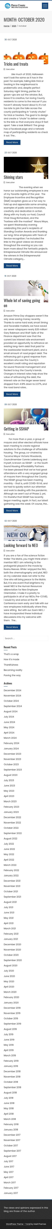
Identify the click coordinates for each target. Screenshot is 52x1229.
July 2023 (9, 780)
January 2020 (11, 1002)
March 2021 (10, 928)
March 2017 (10, 1182)
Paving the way (12, 675)
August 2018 (10, 1092)
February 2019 (11, 1060)
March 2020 (10, 992)
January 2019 (11, 1066)
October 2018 (11, 1081)
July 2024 (9, 716)
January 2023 (11, 812)
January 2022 (11, 875)
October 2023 (11, 764)
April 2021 (9, 923)
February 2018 (11, 1124)
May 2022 (9, 854)
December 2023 (12, 753)
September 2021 (12, 896)
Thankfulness (11, 664)
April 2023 (9, 796)
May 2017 (9, 1172)
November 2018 (12, 1076)
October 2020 (11, 955)
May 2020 (9, 981)
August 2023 (10, 775)
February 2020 (11, 997)
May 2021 (9, 917)
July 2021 (8, 907)
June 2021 (9, 912)
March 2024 (10, 737)
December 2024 (12, 690)
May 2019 (9, 1044)
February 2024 (11, 743)
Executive (10, 69)
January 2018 (11, 1129)
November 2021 (12, 886)
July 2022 (9, 843)
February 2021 (11, 933)
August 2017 (10, 1156)
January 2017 (11, 1193)
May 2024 (9, 727)
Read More (12, 142)
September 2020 (13, 960)
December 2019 (12, 1007)
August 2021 (10, 902)
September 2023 (13, 769)
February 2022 (11, 870)
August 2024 (11, 711)
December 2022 (12, 817)
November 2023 (12, 759)
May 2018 (9, 1108)
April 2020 (9, 986)
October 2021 (11, 891)
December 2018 (12, 1071)
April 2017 (9, 1177)
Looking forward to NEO (21, 545)
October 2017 (11, 1145)
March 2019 (10, 1055)
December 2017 (12, 1134)
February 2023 (11, 806)
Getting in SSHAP (16, 429)
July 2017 (8, 1161)
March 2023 (10, 801)
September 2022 (13, 833)
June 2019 (9, 1039)
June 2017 (9, 1166)
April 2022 (9, 859)
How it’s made (11, 659)
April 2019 (9, 1050)
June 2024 (9, 722)
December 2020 (12, 944)
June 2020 (9, 976)
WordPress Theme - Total (18, 1224)
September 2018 (12, 1087)
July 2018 (8, 1097)
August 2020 (10, 965)
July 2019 (8, 1034)
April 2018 (9, 1113)
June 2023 (9, 785)
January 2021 (11, 939)
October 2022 (11, 827)
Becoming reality (13, 670)
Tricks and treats (16, 64)
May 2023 (9, 790)
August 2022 (10, 838)
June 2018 (9, 1103)
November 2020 (12, 949)
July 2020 (9, 970)
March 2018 (10, 1119)
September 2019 (12, 1023)
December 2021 (12, 880)
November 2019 (12, 1013)
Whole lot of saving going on (22, 302)
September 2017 (12, 1150)
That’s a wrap (11, 654)
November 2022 (12, 822)
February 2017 (11, 1187)
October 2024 (11, 700)
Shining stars (13, 177)
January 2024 (11, 748)
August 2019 (10, 1029)
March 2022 (10, 865)
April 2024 (9, 732)
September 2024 (13, 706)
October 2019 (11, 1018)
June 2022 (9, 849)
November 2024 (12, 695)
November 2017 (12, 1140)
